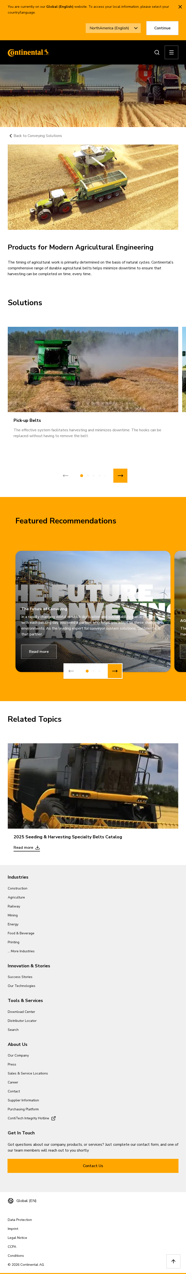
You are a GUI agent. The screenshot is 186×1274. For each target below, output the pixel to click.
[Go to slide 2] (88, 476)
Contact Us (93, 1166)
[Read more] (93, 786)
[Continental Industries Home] (27, 52)
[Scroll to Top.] (173, 1261)
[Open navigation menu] (171, 52)
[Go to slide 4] (100, 476)
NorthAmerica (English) (109, 28)
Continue (162, 28)
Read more (39, 651)
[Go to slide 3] (94, 476)
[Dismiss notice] (180, 7)
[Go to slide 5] (105, 475)
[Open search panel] (157, 52)
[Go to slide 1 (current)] (81, 475)
